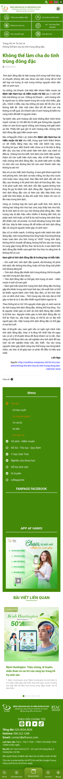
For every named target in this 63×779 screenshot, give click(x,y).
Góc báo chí (18, 435)
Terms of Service (19, 763)
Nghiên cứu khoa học (23, 460)
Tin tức (19, 43)
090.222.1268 (16, 733)
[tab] (23, 696)
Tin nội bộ (17, 422)
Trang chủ (8, 43)
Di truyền (16, 473)
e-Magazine (17, 479)
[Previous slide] (7, 648)
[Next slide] (55, 648)
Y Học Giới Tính (20, 454)
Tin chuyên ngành (21, 416)
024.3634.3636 (17, 729)
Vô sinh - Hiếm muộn (23, 441)
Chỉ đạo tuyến (19, 410)
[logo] (21, 8)
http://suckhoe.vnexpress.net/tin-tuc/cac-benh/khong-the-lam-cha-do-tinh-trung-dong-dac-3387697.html (35, 365)
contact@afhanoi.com (20, 737)
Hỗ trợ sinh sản (19, 467)
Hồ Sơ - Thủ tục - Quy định (26, 447)
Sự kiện (16, 429)
